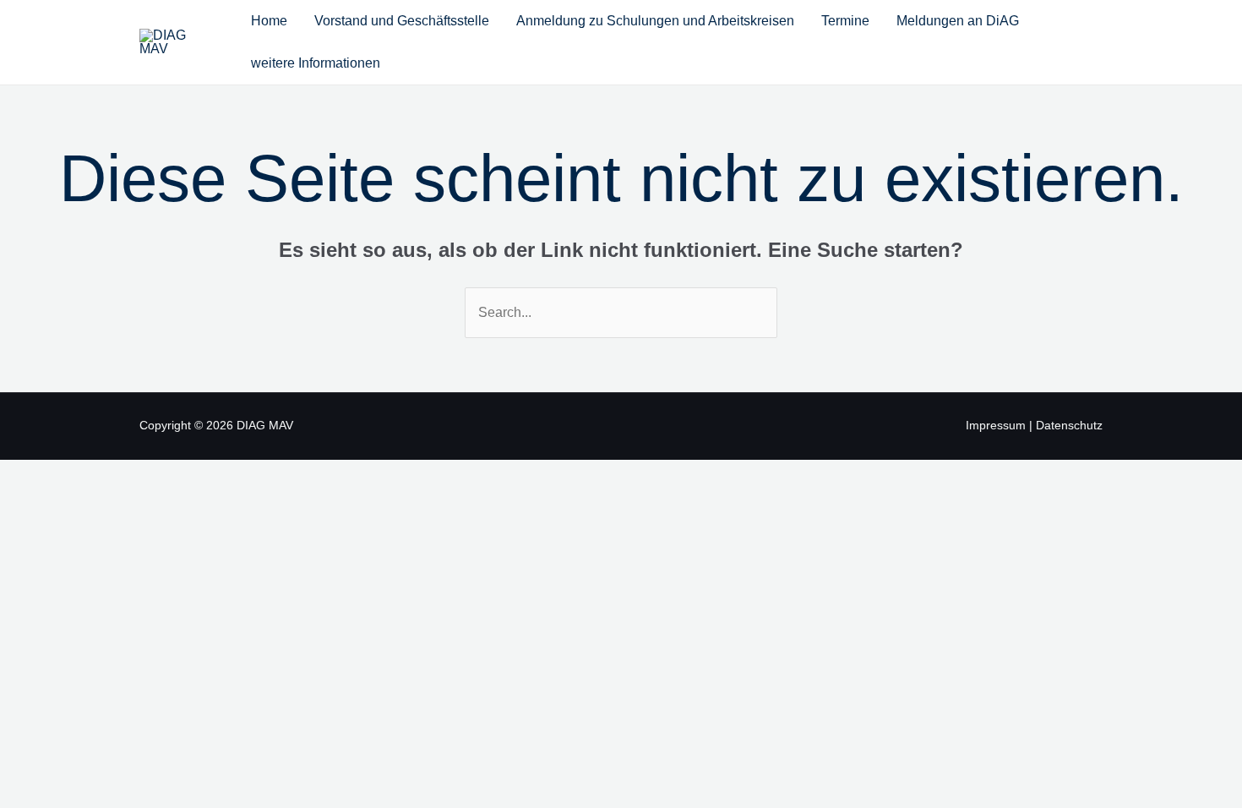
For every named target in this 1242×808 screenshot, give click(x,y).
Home (269, 21)
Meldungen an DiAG (957, 21)
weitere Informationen (315, 63)
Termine (845, 21)
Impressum (996, 425)
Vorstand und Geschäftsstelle (401, 21)
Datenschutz (1069, 425)
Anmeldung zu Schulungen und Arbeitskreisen (655, 21)
